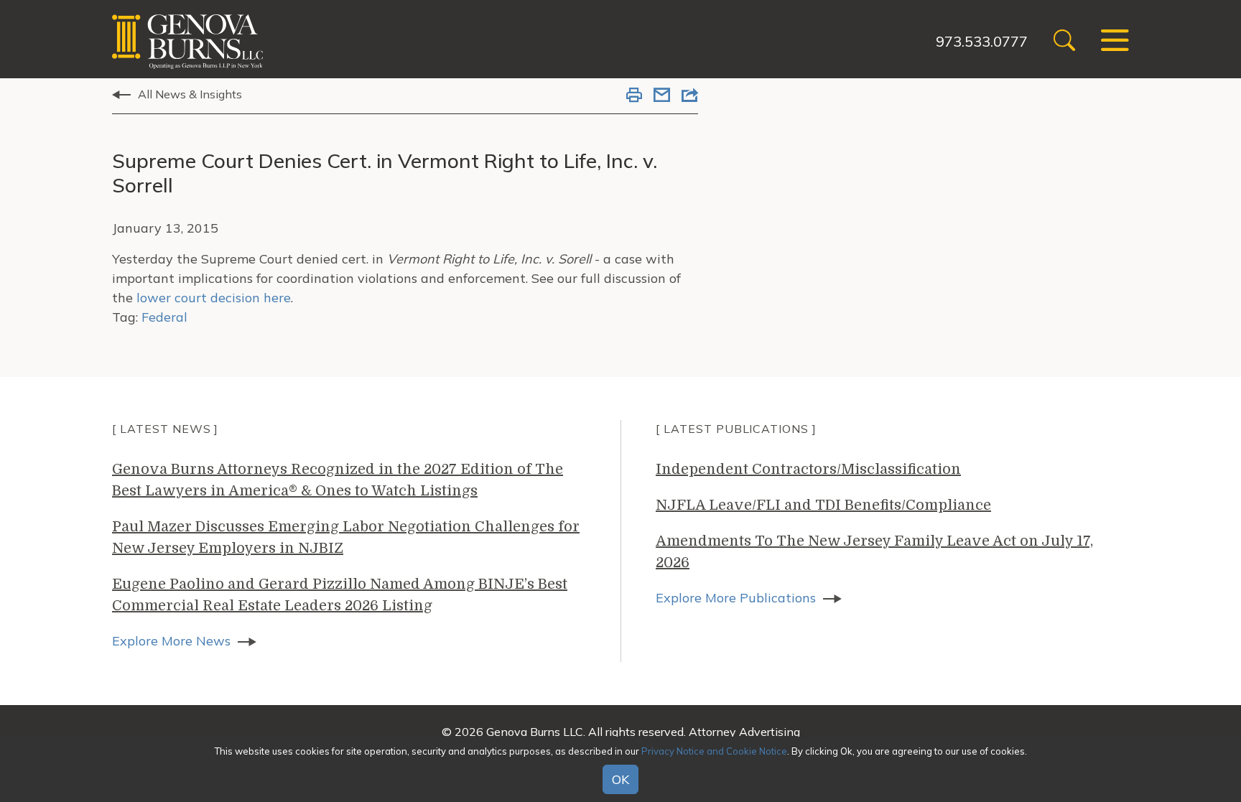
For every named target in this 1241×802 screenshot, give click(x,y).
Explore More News (171, 641)
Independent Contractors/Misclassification (808, 469)
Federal (164, 317)
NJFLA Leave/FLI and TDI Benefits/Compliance (823, 505)
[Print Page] (634, 96)
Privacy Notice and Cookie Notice (714, 751)
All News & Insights (190, 94)
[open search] (1064, 42)
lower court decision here (213, 297)
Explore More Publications (736, 597)
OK (620, 779)
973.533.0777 (982, 41)
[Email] (662, 96)
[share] (690, 96)
